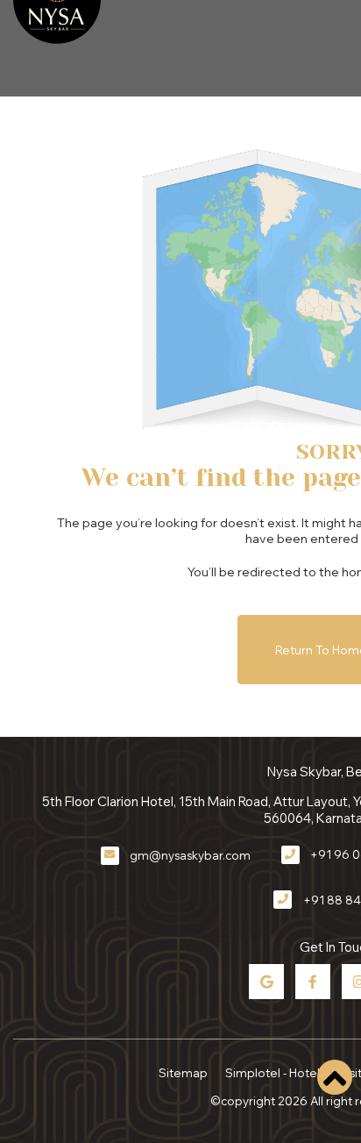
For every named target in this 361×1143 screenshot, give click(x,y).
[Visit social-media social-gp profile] (266, 981)
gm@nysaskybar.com (190, 855)
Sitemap (183, 1073)
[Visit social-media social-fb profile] (312, 981)
